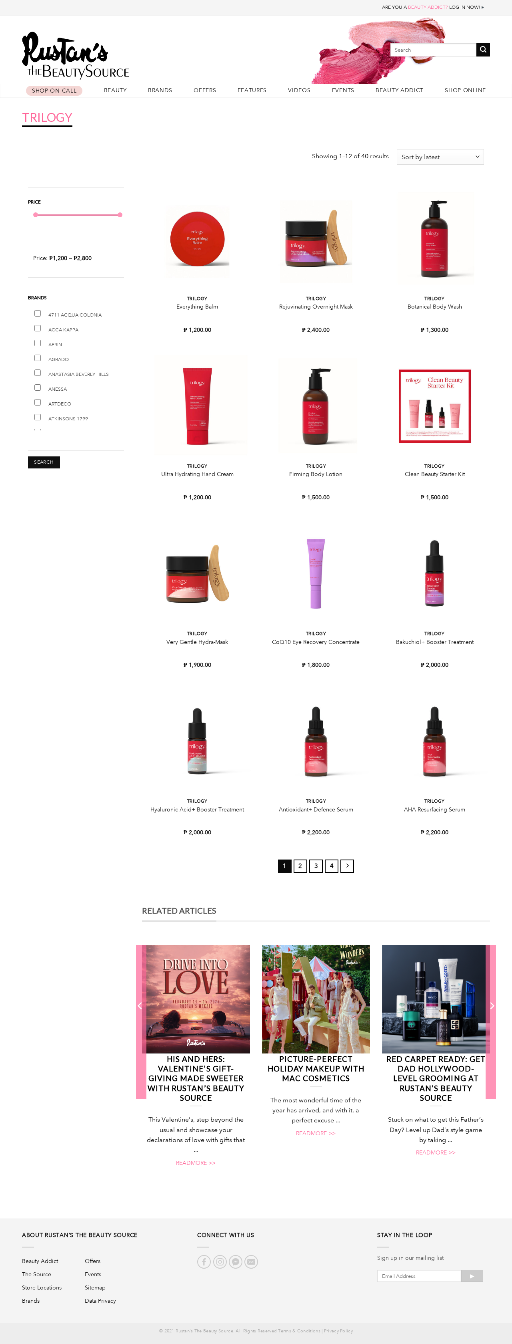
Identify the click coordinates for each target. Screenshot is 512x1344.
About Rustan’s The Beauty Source (80, 1235)
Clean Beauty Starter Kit (435, 474)
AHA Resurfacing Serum (434, 809)
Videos (299, 90)
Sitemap (95, 1287)
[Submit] (483, 50)
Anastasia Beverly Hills (78, 374)
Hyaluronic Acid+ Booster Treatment (197, 809)
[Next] (492, 1021)
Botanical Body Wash (435, 306)
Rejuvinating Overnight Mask (316, 306)
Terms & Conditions (299, 1331)
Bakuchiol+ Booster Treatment (435, 642)
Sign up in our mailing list (410, 1258)
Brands (160, 90)
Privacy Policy (338, 1331)
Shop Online (465, 90)
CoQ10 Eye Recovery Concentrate (316, 642)
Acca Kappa (63, 330)
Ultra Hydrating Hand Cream (197, 474)
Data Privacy (100, 1300)
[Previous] (140, 1021)
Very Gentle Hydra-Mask (197, 642)
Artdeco (59, 404)
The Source (36, 1274)
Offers (205, 90)
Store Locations (42, 1287)
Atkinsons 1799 (68, 419)
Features (252, 90)
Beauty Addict (400, 90)
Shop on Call (54, 90)
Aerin (55, 345)
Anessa (57, 389)
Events (343, 90)
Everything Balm (197, 306)
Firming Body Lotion (315, 474)
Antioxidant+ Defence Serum (316, 809)
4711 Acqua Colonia (75, 315)
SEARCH (44, 462)
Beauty (115, 90)
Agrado (58, 360)
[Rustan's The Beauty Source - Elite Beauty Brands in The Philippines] (112, 53)
